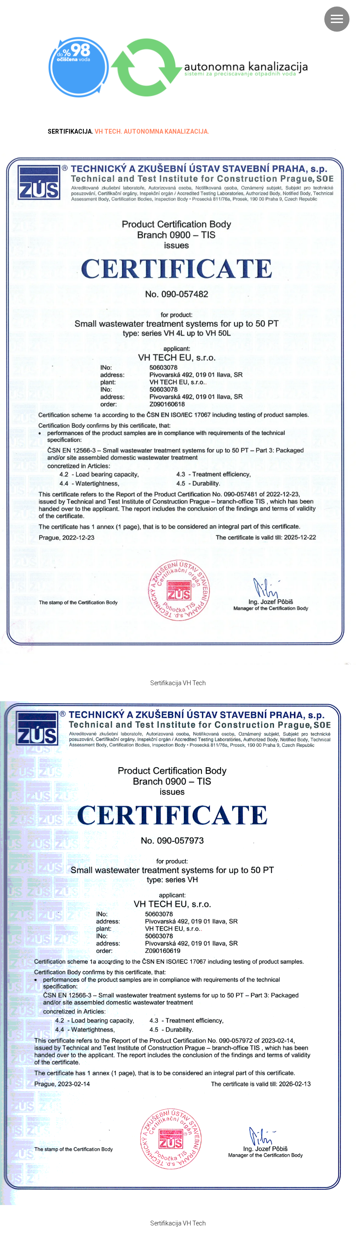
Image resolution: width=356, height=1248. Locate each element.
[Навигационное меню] (337, 19)
